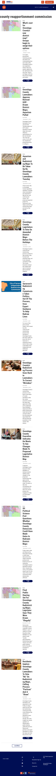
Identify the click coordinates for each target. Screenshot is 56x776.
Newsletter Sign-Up (36, 759)
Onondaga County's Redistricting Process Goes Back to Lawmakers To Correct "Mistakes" (27, 372)
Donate (50, 2)
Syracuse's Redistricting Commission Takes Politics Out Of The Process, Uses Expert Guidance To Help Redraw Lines (27, 300)
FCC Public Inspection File (48, 757)
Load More (17, 745)
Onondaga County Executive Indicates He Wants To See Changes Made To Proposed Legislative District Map (27, 445)
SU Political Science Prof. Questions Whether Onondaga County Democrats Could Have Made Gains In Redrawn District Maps (28, 526)
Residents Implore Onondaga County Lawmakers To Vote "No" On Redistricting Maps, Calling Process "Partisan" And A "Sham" (27, 678)
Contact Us (34, 766)
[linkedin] (22, 766)
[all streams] (54, 7)
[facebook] (22, 760)
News (24, 20)
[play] (4, 7)
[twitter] (33, 757)
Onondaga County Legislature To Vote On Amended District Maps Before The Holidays (27, 232)
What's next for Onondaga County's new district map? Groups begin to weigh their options (28, 36)
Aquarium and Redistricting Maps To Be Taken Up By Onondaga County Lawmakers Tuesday (28, 167)
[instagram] (22, 757)
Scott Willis (25, 50)
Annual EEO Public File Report (47, 764)
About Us (34, 763)
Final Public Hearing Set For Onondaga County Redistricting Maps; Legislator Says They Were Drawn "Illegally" (27, 605)
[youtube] (22, 763)
